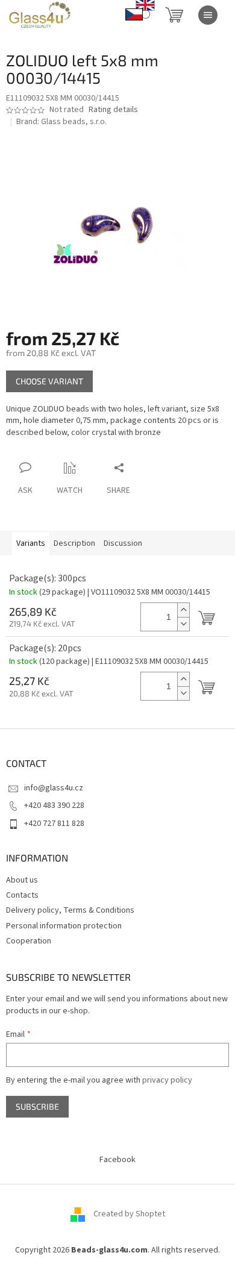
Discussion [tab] (123, 543)
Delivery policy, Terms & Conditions (70, 910)
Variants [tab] (30, 543)
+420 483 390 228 (54, 805)
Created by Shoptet (129, 1214)
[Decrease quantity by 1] (183, 624)
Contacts (22, 895)
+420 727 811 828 (54, 824)
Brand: (61, 122)
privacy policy (167, 1080)
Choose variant (49, 381)
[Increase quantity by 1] (183, 610)
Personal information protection (64, 926)
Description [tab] (74, 543)
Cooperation (28, 941)
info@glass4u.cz (53, 788)
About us (22, 880)
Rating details (113, 110)
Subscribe (37, 1106)
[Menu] (208, 15)
